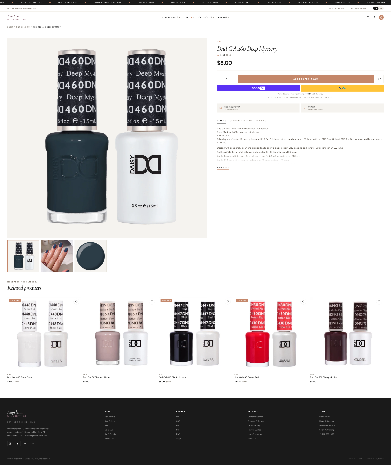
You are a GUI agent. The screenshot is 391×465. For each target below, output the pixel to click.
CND (178, 421)
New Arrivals (171, 17)
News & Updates (255, 434)
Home (10, 27)
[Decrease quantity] (220, 79)
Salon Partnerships (327, 430)
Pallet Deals (157, 3)
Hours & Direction (326, 421)
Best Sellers (110, 421)
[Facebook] (17, 443)
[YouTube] (25, 443)
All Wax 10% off (355, 3)
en (376, 8)
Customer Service (255, 416)
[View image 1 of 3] (23, 256)
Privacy (352, 459)
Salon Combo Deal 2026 (86, 3)
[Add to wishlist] (379, 79)
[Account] (374, 17)
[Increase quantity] (233, 79)
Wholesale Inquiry (327, 425)
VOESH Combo (221, 3)
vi (381, 8)
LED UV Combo (125, 3)
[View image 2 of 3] (57, 256)
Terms (360, 459)
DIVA (178, 434)
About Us (252, 438)
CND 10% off (253, 3)
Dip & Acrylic (110, 434)
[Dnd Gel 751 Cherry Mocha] (347, 334)
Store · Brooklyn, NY (336, 8)
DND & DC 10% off (287, 3)
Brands (223, 17)
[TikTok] (33, 443)
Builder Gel (109, 438)
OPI (177, 416)
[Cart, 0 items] (381, 17)
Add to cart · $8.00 (305, 79)
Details (221, 121)
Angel (178, 438)
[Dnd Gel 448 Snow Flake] (44, 334)
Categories (206, 17)
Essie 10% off (321, 3)
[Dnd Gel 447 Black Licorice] (195, 334)
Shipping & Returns (241, 121)
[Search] (368, 17)
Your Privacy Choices (375, 459)
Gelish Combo (189, 3)
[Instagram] (10, 443)
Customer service (358, 8)
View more (223, 167)
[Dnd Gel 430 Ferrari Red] (271, 334)
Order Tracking (254, 425)
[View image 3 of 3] (91, 256)
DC (177, 430)
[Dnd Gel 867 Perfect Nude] (120, 334)
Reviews (261, 121)
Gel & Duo (109, 430)
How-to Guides (254, 430)
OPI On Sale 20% (47, 3)
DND (219, 41)
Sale (189, 17)
